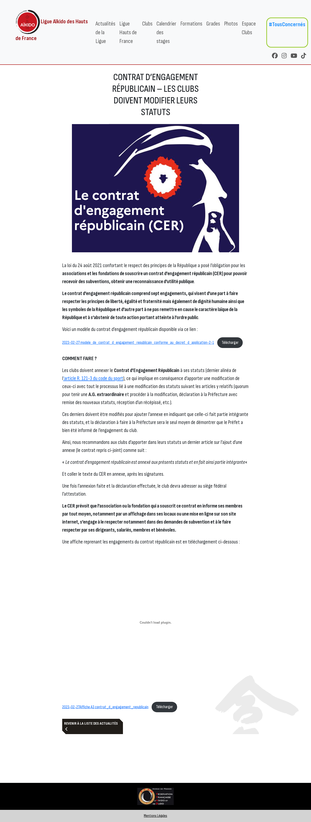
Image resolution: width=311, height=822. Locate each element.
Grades (213, 23)
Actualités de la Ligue (105, 32)
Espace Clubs (249, 28)
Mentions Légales (155, 816)
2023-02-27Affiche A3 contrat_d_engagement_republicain (105, 706)
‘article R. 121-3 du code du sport (93, 378)
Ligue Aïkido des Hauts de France (52, 30)
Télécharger (230, 342)
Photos (231, 23)
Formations (191, 23)
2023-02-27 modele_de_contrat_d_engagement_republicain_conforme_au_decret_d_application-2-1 (138, 342)
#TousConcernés (287, 24)
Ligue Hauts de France (128, 32)
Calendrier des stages (166, 32)
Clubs (147, 23)
